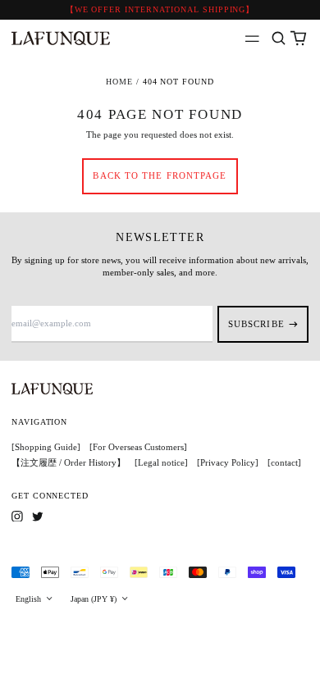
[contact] (284, 462)
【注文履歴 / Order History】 (68, 462)
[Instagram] (17, 516)
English (29, 598)
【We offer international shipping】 (160, 9)
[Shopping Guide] (45, 447)
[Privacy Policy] (227, 462)
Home (119, 81)
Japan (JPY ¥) (95, 598)
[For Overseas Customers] (138, 447)
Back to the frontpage (159, 175)
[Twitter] (37, 516)
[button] (278, 39)
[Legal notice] (161, 462)
